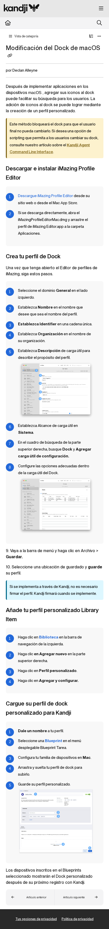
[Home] (21, 8)
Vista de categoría (26, 36)
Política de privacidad (78, 919)
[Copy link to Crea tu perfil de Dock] (68, 257)
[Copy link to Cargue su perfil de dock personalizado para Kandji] (79, 713)
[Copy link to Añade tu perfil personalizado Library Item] (25, 620)
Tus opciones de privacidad (36, 919)
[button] (30, 897)
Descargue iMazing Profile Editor (45, 196)
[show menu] (101, 9)
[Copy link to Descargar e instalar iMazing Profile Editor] (29, 178)
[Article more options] (99, 37)
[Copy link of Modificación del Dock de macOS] (10, 56)
